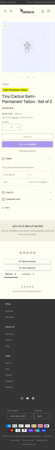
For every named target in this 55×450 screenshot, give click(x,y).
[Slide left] (22, 77)
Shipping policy (41, 440)
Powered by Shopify (34, 436)
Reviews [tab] (9, 274)
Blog (7, 346)
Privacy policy (15, 440)
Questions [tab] (26, 274)
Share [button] (7, 207)
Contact (8, 375)
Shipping (15, 117)
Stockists (9, 311)
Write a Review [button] (29, 261)
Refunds (8, 387)
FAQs (7, 369)
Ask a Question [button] (29, 268)
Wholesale (9, 317)
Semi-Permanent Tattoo (15, 89)
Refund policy (48, 436)
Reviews (8, 340)
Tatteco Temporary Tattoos (17, 436)
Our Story (9, 334)
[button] (5, 11)
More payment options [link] (27, 151)
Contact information (28, 444)
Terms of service (28, 440)
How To (8, 363)
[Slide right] (33, 77)
